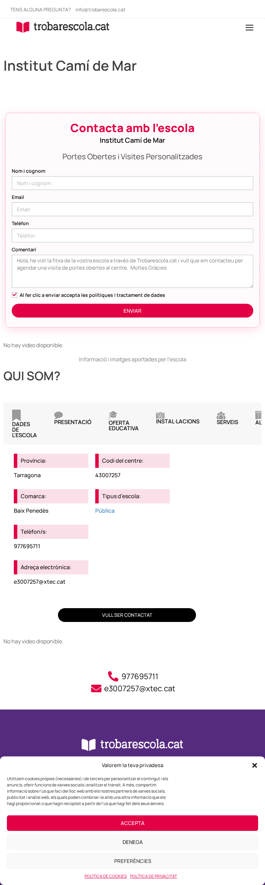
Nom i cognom (28, 171)
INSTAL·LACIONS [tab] (177, 421)
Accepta (133, 823)
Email (18, 197)
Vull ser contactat (127, 615)
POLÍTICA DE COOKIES (106, 876)
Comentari (24, 249)
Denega (132, 842)
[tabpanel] (132, 514)
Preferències (132, 861)
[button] (254, 765)
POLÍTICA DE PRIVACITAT (153, 876)
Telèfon (20, 223)
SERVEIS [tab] (227, 422)
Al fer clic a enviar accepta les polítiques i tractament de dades (92, 295)
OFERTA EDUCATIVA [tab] (124, 425)
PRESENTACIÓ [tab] (72, 422)
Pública (105, 510)
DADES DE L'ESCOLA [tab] (24, 429)
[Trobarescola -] (63, 27)
